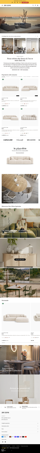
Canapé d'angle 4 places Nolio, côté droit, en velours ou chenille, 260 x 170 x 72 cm (11, 131)
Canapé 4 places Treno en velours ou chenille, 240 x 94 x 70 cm (29, 131)
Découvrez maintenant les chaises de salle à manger (20, 390)
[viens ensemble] (20, 283)
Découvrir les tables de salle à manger (9, 201)
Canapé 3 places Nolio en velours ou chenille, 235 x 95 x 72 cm (10, 101)
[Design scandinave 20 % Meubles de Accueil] (20, 253)
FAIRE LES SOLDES (25, 2)
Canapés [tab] (3, 76)
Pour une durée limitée (20, 259)
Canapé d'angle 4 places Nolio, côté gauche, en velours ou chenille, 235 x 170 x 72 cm (28, 101)
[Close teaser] (4, 448)
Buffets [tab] (8, 76)
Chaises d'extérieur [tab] (36, 76)
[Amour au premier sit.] (20, 389)
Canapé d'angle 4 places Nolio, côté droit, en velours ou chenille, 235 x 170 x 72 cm (16, 335)
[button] (38, 5)
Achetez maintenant (5, 234)
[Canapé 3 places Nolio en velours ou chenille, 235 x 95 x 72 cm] (11, 87)
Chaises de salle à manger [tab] (16, 76)
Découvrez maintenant (20, 152)
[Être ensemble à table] (20, 188)
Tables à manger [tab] (27, 76)
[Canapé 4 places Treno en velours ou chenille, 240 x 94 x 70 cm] (29, 117)
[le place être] (20, 159)
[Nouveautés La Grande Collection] (20, 359)
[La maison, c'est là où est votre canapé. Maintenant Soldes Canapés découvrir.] (20, 223)
